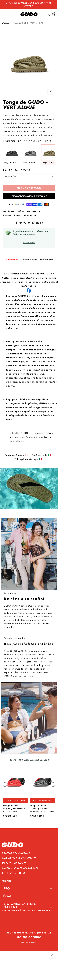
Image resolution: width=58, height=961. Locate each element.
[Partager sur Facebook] (16, 220)
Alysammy (33, 939)
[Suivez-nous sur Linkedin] (11, 870)
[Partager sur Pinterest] (24, 220)
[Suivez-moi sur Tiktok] (24, 870)
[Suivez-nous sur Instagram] (7, 870)
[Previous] (2, 256)
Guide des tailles (13, 208)
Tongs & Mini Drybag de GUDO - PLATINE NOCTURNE (42, 805)
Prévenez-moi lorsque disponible (29, 193)
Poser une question (26, 212)
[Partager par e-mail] (37, 220)
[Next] (56, 256)
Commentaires (29, 256)
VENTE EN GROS (13, 860)
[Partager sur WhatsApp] (41, 220)
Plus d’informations (29, 240)
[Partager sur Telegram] (33, 220)
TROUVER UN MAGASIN (19, 865)
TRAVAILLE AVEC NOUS (18, 855)
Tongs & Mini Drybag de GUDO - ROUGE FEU (15, 805)
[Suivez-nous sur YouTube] (20, 870)
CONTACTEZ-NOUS (15, 850)
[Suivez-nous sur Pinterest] (15, 870)
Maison (6, 19)
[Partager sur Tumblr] (29, 220)
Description (12, 256)
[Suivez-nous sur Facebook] (2, 870)
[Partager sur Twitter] (20, 220)
